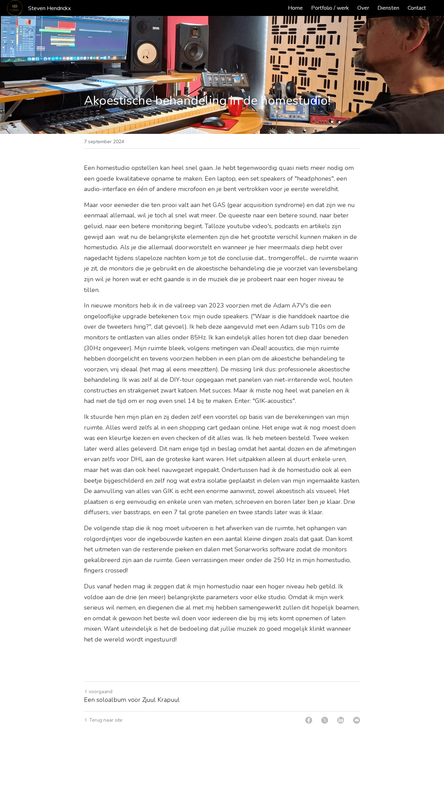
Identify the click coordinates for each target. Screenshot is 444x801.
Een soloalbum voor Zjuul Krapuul (132, 700)
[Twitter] (324, 720)
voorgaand (100, 691)
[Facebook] (308, 720)
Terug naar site (105, 720)
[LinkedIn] (340, 720)
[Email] (356, 720)
